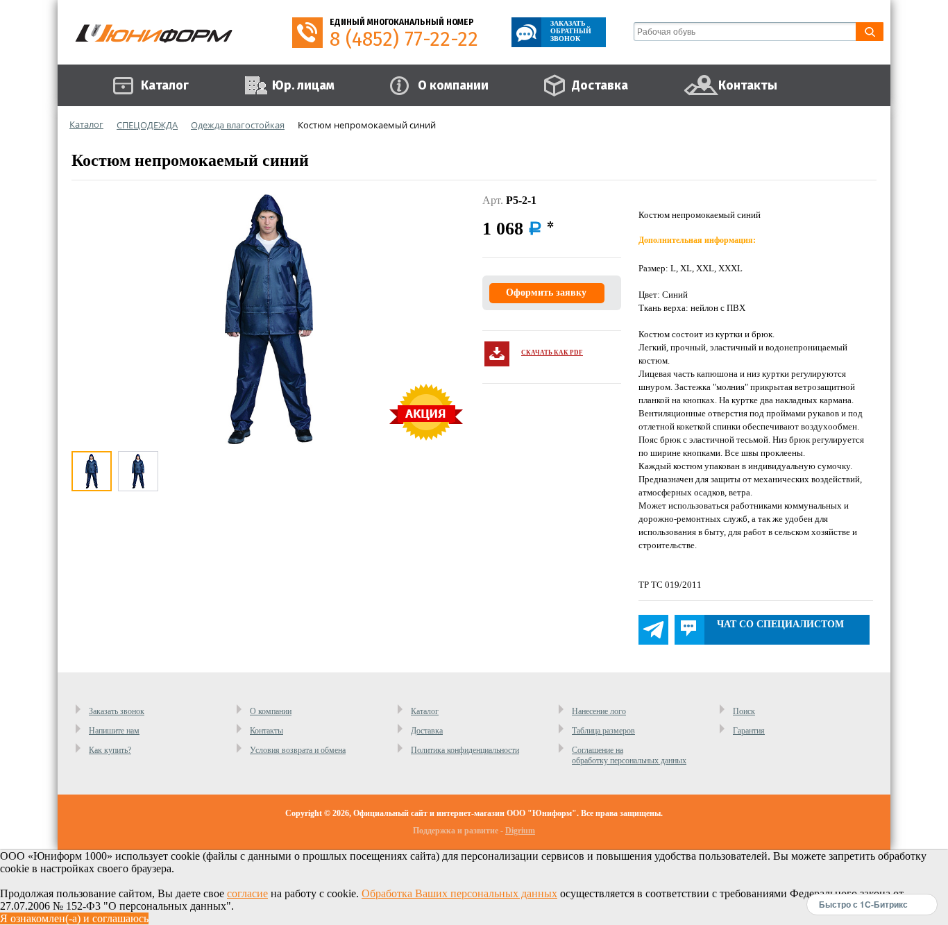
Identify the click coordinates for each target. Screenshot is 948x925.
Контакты (266, 731)
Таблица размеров (603, 731)
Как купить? (110, 750)
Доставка (427, 731)
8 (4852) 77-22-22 (404, 39)
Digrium (520, 830)
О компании (270, 711)
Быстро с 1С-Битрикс (863, 904)
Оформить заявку (546, 292)
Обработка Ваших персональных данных (459, 893)
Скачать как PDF (552, 352)
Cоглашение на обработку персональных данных (629, 755)
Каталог (425, 711)
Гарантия (749, 731)
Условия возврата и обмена (298, 750)
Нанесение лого (599, 711)
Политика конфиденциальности (465, 750)
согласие (247, 893)
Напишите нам (114, 731)
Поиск (744, 711)
